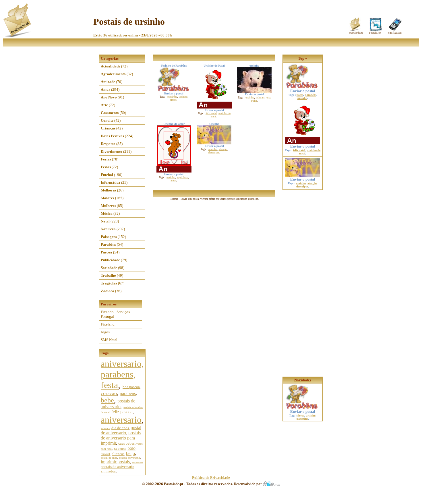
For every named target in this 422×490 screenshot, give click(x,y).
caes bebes (126, 443)
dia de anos (120, 428)
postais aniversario (129, 457)
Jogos (105, 332)
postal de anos (109, 457)
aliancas (118, 454)
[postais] (17, 36)
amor (173, 180)
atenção (223, 149)
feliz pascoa (122, 411)
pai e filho (120, 448)
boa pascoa (131, 387)
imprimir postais (115, 461)
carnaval (105, 454)
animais (105, 428)
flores (173, 99)
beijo (130, 453)
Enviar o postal (302, 91)
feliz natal (211, 113)
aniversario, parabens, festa (122, 374)
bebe (107, 400)
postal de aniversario (121, 430)
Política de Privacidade (211, 477)
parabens (128, 393)
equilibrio (182, 177)
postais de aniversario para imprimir (121, 438)
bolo (131, 448)
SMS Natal (109, 340)
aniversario (121, 420)
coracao (109, 393)
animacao (137, 462)
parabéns (172, 96)
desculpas (213, 152)
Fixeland (108, 324)
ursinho (183, 96)
